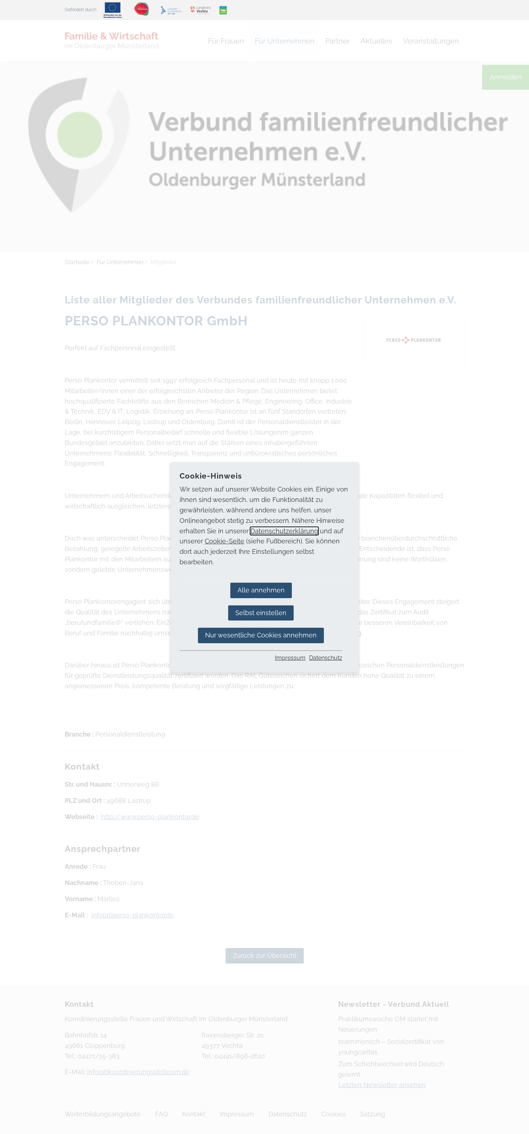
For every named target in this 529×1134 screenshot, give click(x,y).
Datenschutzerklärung (284, 531)
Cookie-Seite (224, 541)
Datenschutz (325, 657)
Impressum (290, 657)
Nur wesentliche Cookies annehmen (261, 635)
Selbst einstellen (260, 613)
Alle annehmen (261, 590)
